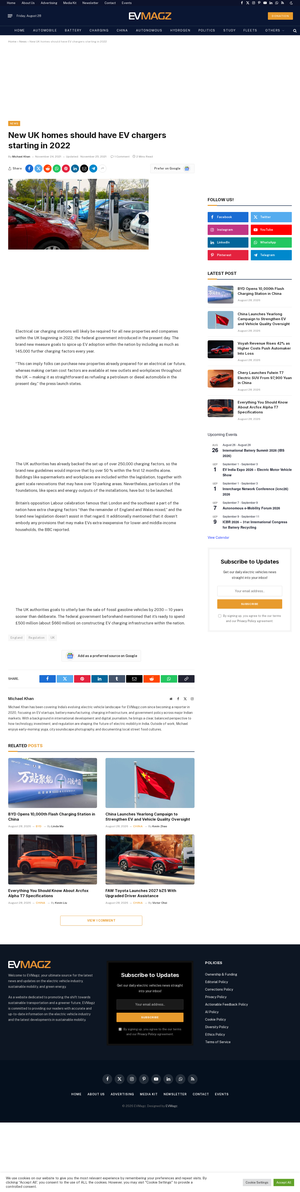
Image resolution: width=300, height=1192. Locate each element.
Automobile (45, 30)
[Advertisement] (148, 86)
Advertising (49, 3)
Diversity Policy (216, 1027)
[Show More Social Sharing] (102, 169)
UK (53, 637)
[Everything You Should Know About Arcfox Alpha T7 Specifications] (52, 859)
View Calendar (218, 537)
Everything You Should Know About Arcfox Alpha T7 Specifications (48, 893)
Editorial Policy (216, 982)
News (23, 41)
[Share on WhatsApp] (57, 169)
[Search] (294, 30)
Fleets (250, 30)
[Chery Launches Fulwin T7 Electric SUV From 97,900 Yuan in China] (220, 379)
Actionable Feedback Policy (226, 1004)
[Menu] (10, 16)
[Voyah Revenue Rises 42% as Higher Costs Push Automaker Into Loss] (220, 349)
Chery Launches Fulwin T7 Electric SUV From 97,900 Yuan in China (265, 377)
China (122, 30)
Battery (73, 30)
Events (127, 3)
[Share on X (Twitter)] (38, 169)
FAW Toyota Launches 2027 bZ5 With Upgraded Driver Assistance (140, 893)
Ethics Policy (215, 1034)
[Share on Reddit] (48, 169)
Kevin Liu (61, 902)
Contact (110, 3)
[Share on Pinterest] (66, 169)
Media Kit (69, 3)
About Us (28, 3)
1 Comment (122, 156)
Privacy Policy (246, 621)
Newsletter (90, 3)
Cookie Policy (215, 1019)
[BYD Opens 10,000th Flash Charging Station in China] (52, 783)
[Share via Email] (84, 169)
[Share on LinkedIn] (75, 169)
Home (11, 3)
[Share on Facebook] (29, 169)
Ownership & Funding (221, 974)
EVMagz (171, 1106)
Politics (207, 30)
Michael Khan (21, 156)
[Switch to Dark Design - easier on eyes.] (291, 3)
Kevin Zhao (159, 826)
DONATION (280, 16)
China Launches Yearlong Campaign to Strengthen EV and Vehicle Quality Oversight (147, 817)
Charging (99, 30)
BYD (39, 826)
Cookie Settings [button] (257, 1182)
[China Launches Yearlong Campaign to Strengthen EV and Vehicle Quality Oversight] (149, 783)
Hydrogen (180, 30)
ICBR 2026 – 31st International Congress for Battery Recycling (255, 524)
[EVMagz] (150, 16)
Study (229, 30)
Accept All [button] (283, 1182)
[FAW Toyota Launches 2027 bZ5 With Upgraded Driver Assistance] (149, 859)
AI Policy (211, 1012)
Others (272, 30)
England (17, 637)
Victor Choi (159, 902)
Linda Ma (57, 826)
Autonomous (149, 30)
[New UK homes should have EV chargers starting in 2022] (78, 248)
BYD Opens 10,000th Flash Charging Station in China (51, 817)
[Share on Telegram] (93, 169)
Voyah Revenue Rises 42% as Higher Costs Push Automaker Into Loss (264, 348)
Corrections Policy (219, 989)
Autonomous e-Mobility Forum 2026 (251, 508)
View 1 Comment (101, 920)
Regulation (37, 637)
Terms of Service (218, 1042)
